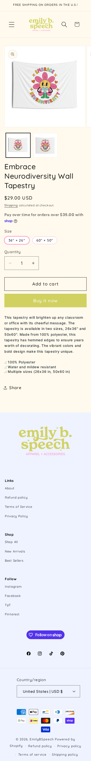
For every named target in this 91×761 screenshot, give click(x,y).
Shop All (11, 542)
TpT (8, 605)
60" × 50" (44, 240)
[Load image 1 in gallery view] (18, 145)
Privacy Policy (16, 516)
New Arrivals (15, 551)
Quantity (12, 251)
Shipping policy (65, 754)
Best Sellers (14, 560)
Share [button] (15, 387)
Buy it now (45, 300)
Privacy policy (69, 746)
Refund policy (16, 497)
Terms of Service (18, 507)
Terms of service (32, 754)
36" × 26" (16, 240)
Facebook (13, 596)
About (10, 488)
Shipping (11, 205)
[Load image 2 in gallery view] (45, 145)
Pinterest (12, 614)
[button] (11, 24)
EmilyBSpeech (42, 739)
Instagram (13, 586)
